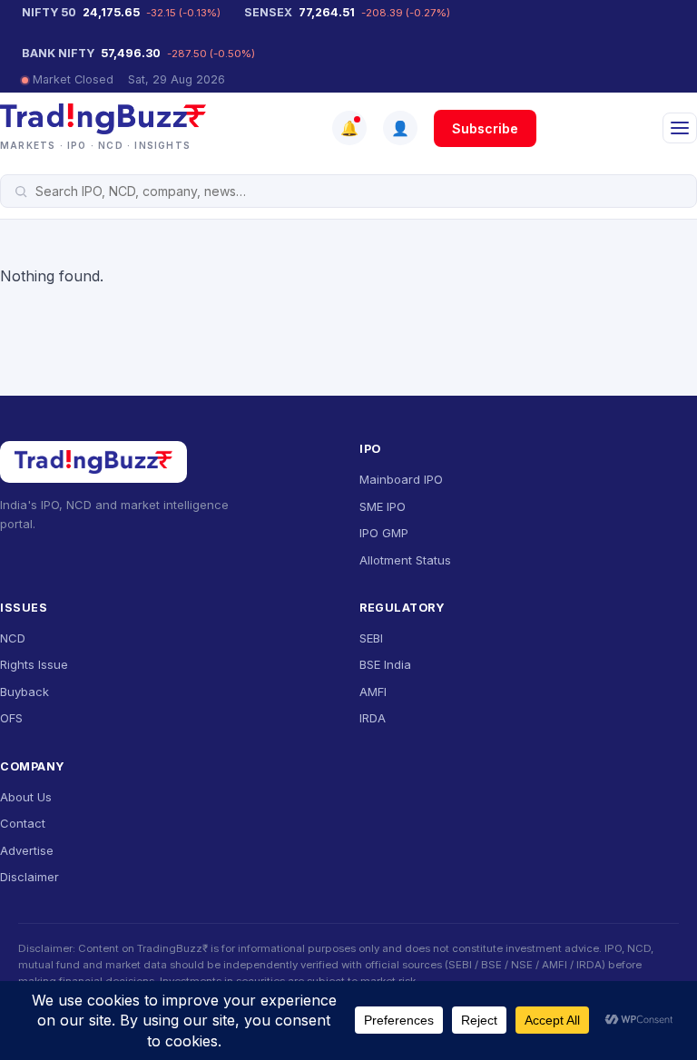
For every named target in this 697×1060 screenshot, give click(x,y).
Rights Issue (34, 664)
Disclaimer (29, 876)
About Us (26, 797)
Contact (22, 823)
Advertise (27, 850)
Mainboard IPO (401, 479)
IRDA (372, 718)
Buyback (24, 691)
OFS (11, 718)
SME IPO (382, 506)
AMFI (373, 691)
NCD (12, 638)
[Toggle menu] (680, 128)
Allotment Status (405, 560)
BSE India (385, 664)
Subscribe (485, 128)
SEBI (371, 638)
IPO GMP (383, 532)
